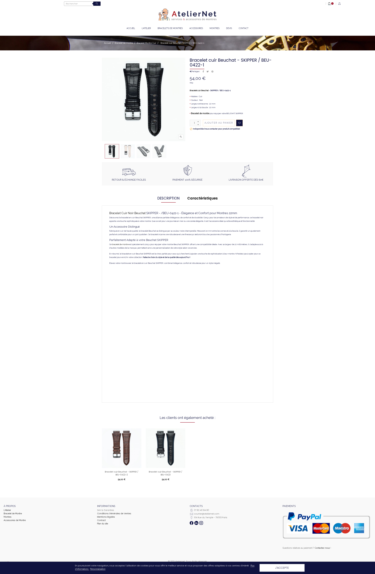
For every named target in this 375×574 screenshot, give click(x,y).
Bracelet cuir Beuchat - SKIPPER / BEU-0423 (165, 473)
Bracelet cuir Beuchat (199, 90)
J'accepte (282, 568)
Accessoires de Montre (15, 520)
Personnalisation (97, 569)
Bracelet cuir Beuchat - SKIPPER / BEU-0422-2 (121, 473)
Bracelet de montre (200, 113)
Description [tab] (168, 198)
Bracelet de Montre (13, 513)
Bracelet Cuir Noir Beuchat (127, 213)
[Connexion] (339, 3)
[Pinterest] (212, 71)
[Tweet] (208, 71)
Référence (127, 272)
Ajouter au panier (218, 122)
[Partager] (203, 71)
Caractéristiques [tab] (202, 198)
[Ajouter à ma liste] (239, 123)
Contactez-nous (322, 548)
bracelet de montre (120, 244)
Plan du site (102, 523)
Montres (7, 517)
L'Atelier (7, 510)
